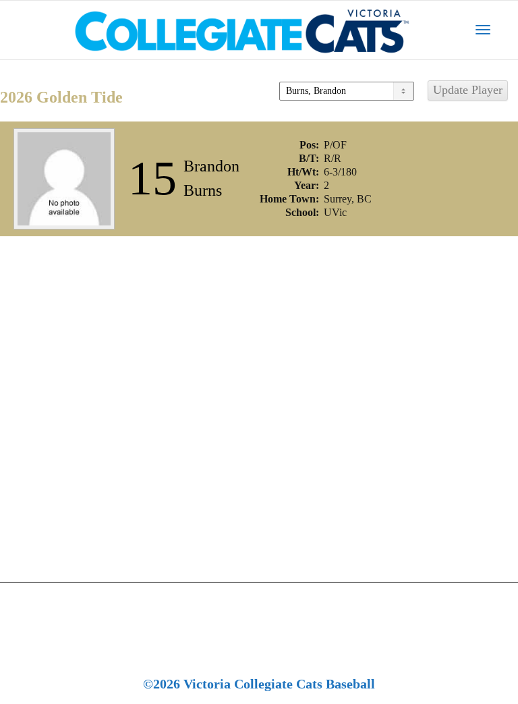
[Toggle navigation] (483, 29)
